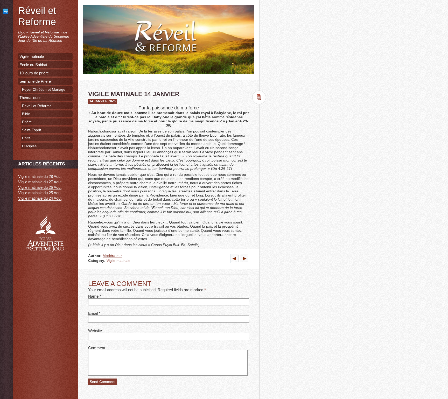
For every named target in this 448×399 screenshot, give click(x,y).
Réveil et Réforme (37, 106)
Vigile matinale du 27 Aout (39, 182)
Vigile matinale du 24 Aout (39, 198)
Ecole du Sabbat (33, 64)
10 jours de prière (34, 73)
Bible (26, 114)
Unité (26, 138)
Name (93, 296)
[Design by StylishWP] (6, 11)
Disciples (29, 146)
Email (93, 313)
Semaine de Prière (35, 81)
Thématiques (30, 97)
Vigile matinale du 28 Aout (39, 176)
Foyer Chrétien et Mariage (43, 89)
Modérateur (112, 256)
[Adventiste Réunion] (45, 259)
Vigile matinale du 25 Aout (39, 193)
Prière (27, 122)
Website (95, 330)
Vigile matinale (118, 261)
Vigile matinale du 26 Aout (39, 187)
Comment (96, 348)
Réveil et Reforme (37, 16)
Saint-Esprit (31, 130)
